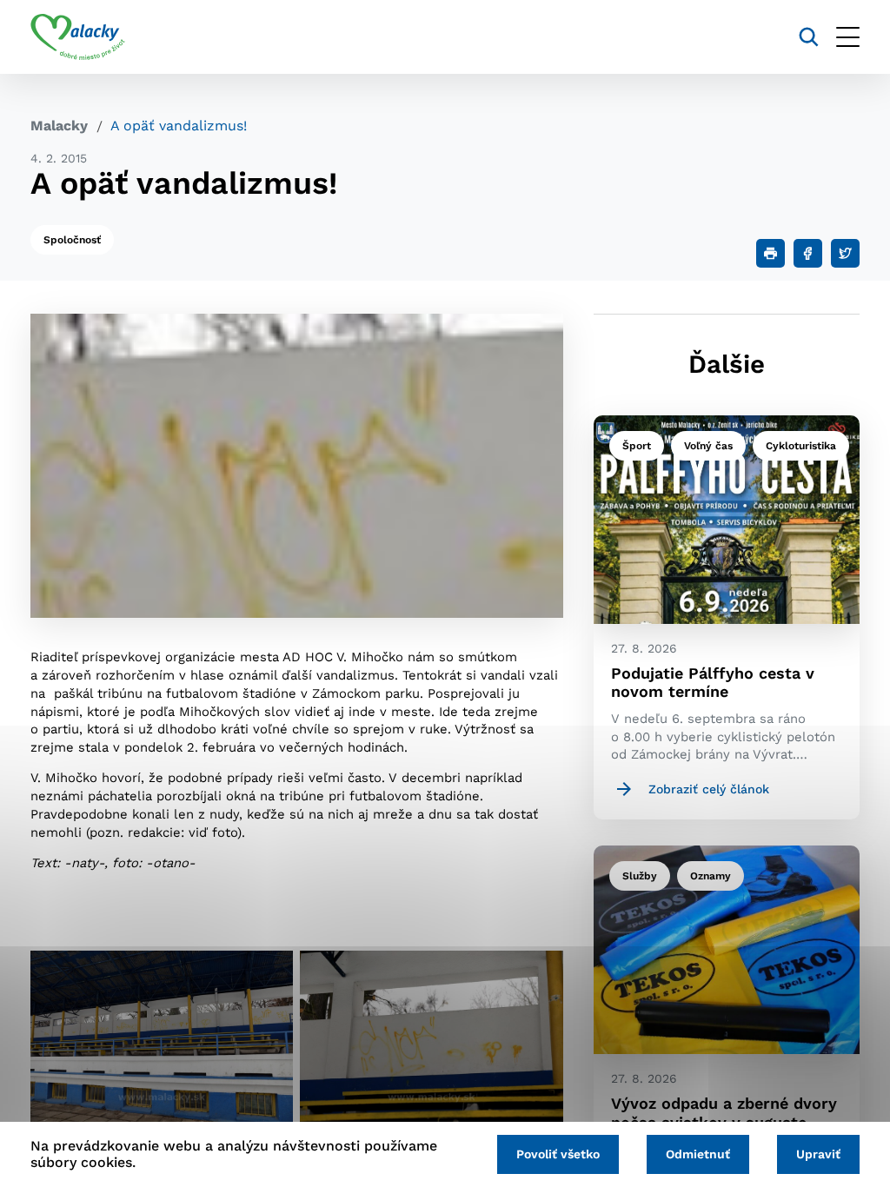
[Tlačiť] (770, 253)
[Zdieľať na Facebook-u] (808, 253)
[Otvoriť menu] (848, 37)
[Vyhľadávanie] (809, 37)
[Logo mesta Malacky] (77, 37)
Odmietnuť (698, 1154)
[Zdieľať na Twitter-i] (845, 253)
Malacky (59, 125)
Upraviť (818, 1154)
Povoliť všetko (558, 1154)
